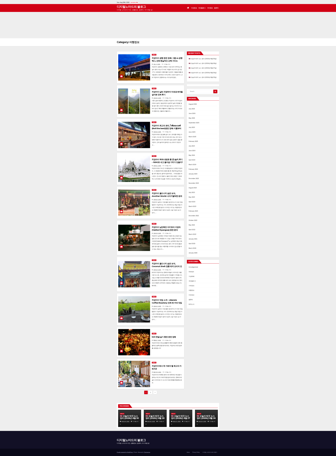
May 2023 (192, 197)
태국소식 (191, 304)
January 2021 (193, 239)
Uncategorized (193, 267)
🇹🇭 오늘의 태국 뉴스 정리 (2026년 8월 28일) (203, 63)
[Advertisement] (167, 25)
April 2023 (192, 201)
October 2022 (193, 220)
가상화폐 (191, 276)
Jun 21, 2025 (157, 165)
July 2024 (192, 146)
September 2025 (194, 122)
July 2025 (192, 127)
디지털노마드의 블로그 (131, 7)
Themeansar (147, 452)
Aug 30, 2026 (125, 421)
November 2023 (194, 183)
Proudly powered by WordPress (125, 452)
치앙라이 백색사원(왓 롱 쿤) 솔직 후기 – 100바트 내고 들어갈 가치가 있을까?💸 (167, 162)
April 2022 (192, 229)
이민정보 (194, 8)
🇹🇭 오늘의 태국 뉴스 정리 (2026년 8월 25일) (203, 77)
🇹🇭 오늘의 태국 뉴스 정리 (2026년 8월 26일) (203, 72)
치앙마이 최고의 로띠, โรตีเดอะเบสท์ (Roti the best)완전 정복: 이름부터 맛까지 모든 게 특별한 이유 (166, 128)
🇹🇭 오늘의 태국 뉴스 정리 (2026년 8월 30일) (203, 58)
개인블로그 (202, 8)
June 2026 (192, 113)
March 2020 (192, 248)
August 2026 (193, 104)
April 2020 (192, 243)
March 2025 (192, 136)
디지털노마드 (166, 64)
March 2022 (192, 234)
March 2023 (192, 206)
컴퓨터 (216, 8)
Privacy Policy (196, 452)
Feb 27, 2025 (157, 340)
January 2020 (193, 253)
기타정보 (210, 8)
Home (188, 452)
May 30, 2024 (157, 372)
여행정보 (154, 54)
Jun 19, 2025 (157, 233)
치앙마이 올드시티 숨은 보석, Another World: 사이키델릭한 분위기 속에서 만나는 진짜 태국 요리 (167, 196)
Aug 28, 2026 (151, 421)
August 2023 (193, 188)
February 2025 (193, 141)
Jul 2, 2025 (156, 64)
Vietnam (191, 271)
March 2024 (192, 164)
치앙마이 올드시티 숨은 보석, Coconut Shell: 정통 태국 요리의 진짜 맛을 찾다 (167, 266)
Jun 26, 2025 (157, 132)
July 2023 (192, 192)
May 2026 (192, 118)
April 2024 (192, 160)
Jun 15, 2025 (157, 306)
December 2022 (194, 215)
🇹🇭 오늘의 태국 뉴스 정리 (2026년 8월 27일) (203, 68)
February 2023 (193, 211)
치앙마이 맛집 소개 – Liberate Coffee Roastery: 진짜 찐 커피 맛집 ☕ (167, 303)
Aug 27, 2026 (177, 421)
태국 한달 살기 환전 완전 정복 (164, 337)
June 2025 (192, 132)
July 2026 (192, 109)
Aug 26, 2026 (202, 421)
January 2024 (193, 174)
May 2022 (192, 225)
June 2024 (192, 150)
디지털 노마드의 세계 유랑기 (209, 452)
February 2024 (193, 169)
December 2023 (194, 178)
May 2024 (192, 155)
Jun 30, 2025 (157, 98)
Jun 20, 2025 (157, 199)
